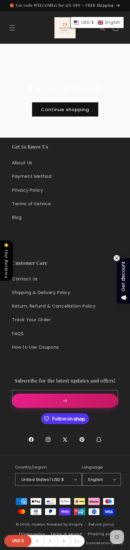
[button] (12, 27)
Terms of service (66, 533)
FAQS (18, 334)
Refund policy (101, 524)
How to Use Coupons (35, 347)
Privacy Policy (27, 190)
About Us (22, 163)
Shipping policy (102, 533)
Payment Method (31, 176)
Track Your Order (31, 320)
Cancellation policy (104, 543)
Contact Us (25, 279)
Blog (16, 217)
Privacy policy (32, 533)
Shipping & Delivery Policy (41, 292)
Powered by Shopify (65, 524)
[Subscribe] (65, 401)
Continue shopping (65, 109)
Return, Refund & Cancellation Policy (54, 306)
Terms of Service (31, 204)
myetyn (38, 524)
